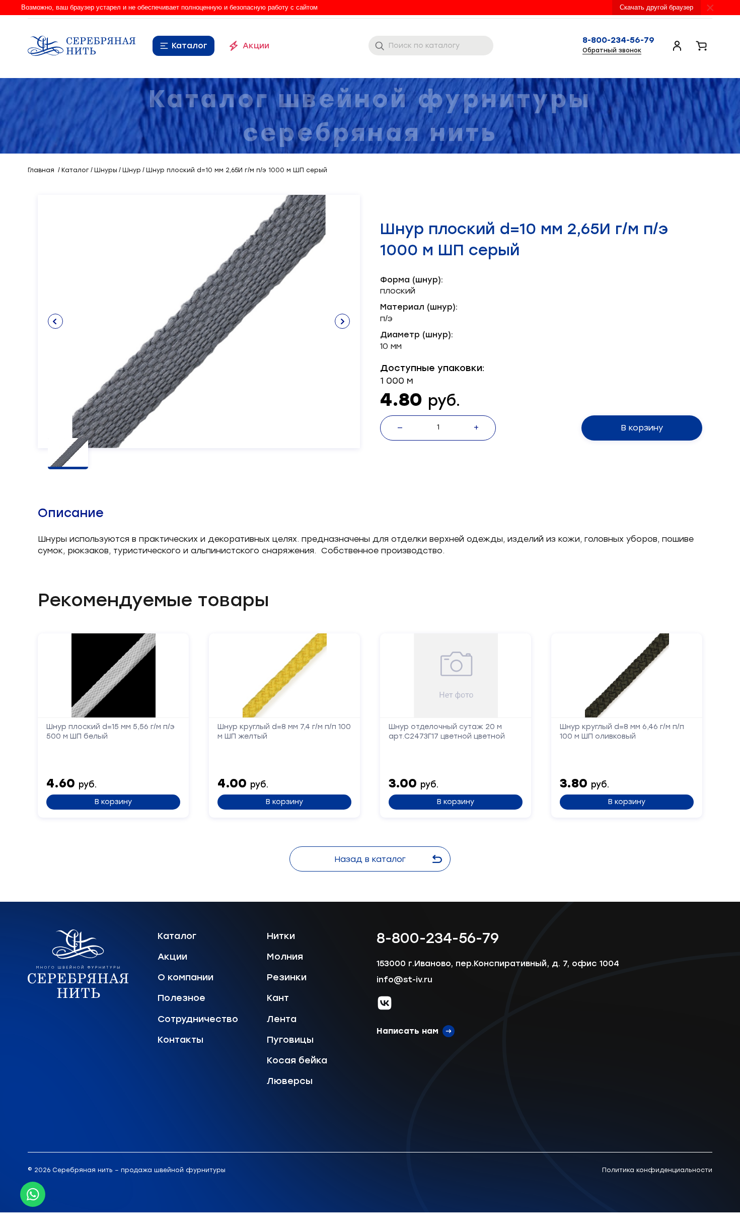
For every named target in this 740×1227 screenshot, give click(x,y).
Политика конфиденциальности (657, 1170)
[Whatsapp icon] (32, 1194)
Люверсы (290, 1081)
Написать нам (407, 1031)
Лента (282, 1019)
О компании (185, 977)
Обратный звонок (611, 50)
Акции (256, 45)
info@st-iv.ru (404, 979)
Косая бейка (297, 1060)
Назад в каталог (370, 859)
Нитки (281, 936)
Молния (285, 956)
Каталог (189, 45)
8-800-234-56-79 (618, 40)
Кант (278, 997)
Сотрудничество (198, 1019)
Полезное (181, 997)
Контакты (180, 1039)
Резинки (287, 977)
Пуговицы (290, 1039)
